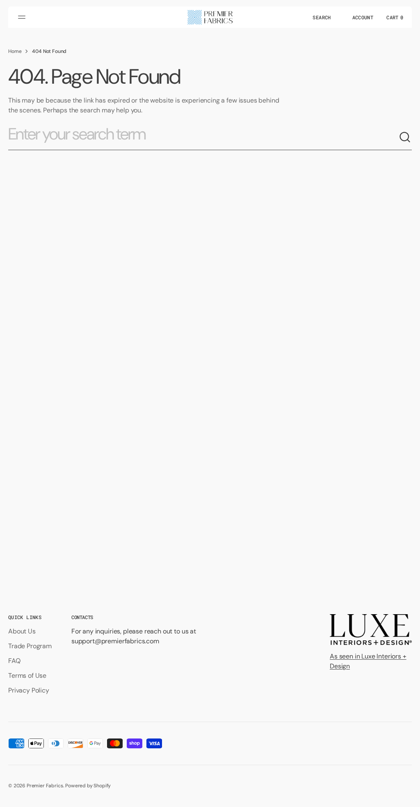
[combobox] (203, 137)
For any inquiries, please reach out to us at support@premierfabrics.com (133, 636)
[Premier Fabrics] (210, 17)
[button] (23, 17)
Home (14, 51)
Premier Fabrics (45, 785)
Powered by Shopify (88, 785)
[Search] (405, 137)
